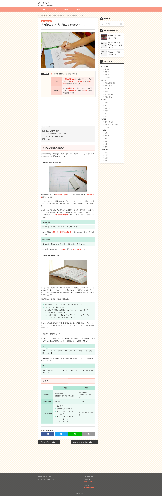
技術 (106, 138)
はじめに (55, 9)
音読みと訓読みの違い (52, 131)
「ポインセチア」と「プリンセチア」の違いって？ (115, 45)
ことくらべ (43, 3)
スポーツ (107, 88)
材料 (106, 144)
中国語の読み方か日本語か (57, 133)
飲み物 (107, 72)
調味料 (107, 74)
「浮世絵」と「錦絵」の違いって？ (115, 37)
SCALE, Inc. (88, 482)
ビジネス (107, 108)
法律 (106, 111)
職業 (106, 113)
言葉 (104, 119)
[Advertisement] (68, 111)
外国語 (107, 127)
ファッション (109, 94)
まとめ (47, 139)
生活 (104, 80)
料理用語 (107, 77)
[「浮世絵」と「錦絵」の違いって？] (104, 37)
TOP (44, 9)
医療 (106, 158)
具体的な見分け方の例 (56, 136)
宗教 (106, 116)
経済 (106, 105)
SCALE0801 (90, 487)
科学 (104, 130)
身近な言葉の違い (46, 21)
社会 (104, 99)
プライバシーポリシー (47, 480)
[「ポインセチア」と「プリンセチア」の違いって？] (104, 45)
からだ (105, 149)
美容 (106, 161)
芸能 (106, 91)
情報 (106, 141)
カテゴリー (77, 9)
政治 (106, 102)
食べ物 (105, 66)
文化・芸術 (108, 97)
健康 (106, 155)
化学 (106, 147)
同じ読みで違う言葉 (111, 124)
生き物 (107, 136)
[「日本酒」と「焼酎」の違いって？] (104, 53)
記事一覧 (66, 9)
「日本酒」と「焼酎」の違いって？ (115, 53)
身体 (106, 152)
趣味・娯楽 (108, 86)
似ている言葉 (109, 122)
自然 (106, 133)
